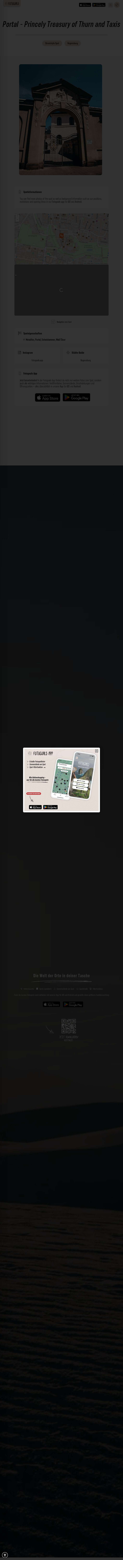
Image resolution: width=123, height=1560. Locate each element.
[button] (97, 751)
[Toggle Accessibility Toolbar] (5, 1555)
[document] (61, 780)
